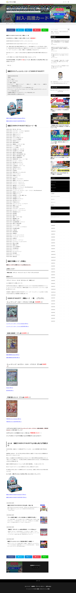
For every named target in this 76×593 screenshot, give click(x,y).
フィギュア (54, 187)
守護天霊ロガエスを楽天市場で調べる (13, 421)
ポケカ (53, 199)
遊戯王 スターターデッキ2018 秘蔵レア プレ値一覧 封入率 (60, 158)
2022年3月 (53, 280)
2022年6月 (53, 271)
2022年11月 (53, 257)
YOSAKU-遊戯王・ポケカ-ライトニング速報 (41, 588)
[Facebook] (10, 30)
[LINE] (44, 30)
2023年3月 (53, 245)
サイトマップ (27, 586)
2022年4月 (53, 277)
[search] (68, 29)
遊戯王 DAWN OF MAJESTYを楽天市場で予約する (16, 497)
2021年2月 (53, 318)
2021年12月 (53, 289)
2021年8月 (53, 300)
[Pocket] (37, 30)
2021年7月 (53, 303)
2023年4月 (53, 242)
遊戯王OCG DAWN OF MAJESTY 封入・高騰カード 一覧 (23, 23)
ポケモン (53, 184)
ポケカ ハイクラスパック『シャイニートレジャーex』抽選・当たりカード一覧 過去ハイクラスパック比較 (60, 55)
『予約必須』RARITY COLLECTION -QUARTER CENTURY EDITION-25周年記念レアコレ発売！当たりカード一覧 (60, 126)
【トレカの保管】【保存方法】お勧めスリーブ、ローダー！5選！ (60, 142)
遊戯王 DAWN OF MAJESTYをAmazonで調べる (15, 118)
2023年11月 (53, 231)
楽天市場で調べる (9, 390)
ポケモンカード (56, 31)
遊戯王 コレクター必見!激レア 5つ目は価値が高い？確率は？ (60, 110)
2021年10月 (53, 295)
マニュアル (67, 130)
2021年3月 (53, 315)
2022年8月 (53, 266)
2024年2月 (53, 225)
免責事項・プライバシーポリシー (38, 586)
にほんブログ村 (60, 91)
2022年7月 (53, 268)
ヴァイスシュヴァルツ (56, 196)
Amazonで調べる (9, 387)
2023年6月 (53, 239)
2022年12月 (53, 254)
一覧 (33, 11)
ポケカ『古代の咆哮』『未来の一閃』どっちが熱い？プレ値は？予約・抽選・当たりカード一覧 (59, 61)
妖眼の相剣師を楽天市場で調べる (13, 357)
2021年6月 (53, 306)
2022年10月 (53, 260)
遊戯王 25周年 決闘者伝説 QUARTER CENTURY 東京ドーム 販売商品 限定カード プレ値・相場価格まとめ (60, 42)
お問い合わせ (48, 586)
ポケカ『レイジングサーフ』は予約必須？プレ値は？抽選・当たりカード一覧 (59, 66)
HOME (8, 23)
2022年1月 (53, 286)
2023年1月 (53, 251)
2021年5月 (53, 309)
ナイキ (53, 210)
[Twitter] (20, 30)
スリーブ (53, 202)
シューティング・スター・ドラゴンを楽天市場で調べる (17, 326)
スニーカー (54, 208)
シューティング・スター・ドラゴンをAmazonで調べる (17, 323)
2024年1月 (53, 228)
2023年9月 (53, 234)
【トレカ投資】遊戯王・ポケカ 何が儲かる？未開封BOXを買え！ (22, 517)
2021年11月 (53, 292)
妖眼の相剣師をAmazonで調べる (12, 354)
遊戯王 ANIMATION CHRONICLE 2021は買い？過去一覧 (20, 505)
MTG (53, 205)
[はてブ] (28, 30)
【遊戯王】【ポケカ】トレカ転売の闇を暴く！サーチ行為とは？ (21, 529)
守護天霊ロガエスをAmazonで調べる (13, 418)
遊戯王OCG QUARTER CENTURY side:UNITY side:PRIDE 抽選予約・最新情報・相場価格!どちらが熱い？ (60, 48)
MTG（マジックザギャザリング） (64, 31)
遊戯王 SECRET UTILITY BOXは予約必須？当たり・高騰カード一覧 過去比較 (60, 173)
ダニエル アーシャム (55, 216)
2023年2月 (53, 248)
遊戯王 (24, 11)
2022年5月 (53, 274)
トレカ (21, 11)
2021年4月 (53, 312)
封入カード (35, 11)
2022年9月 (53, 263)
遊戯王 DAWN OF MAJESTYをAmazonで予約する (16, 494)
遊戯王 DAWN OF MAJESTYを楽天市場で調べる (16, 120)
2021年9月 (53, 297)
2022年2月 (53, 283)
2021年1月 (53, 321)
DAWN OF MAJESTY (29, 11)
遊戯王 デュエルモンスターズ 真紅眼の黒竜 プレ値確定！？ (20, 541)
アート (53, 213)
